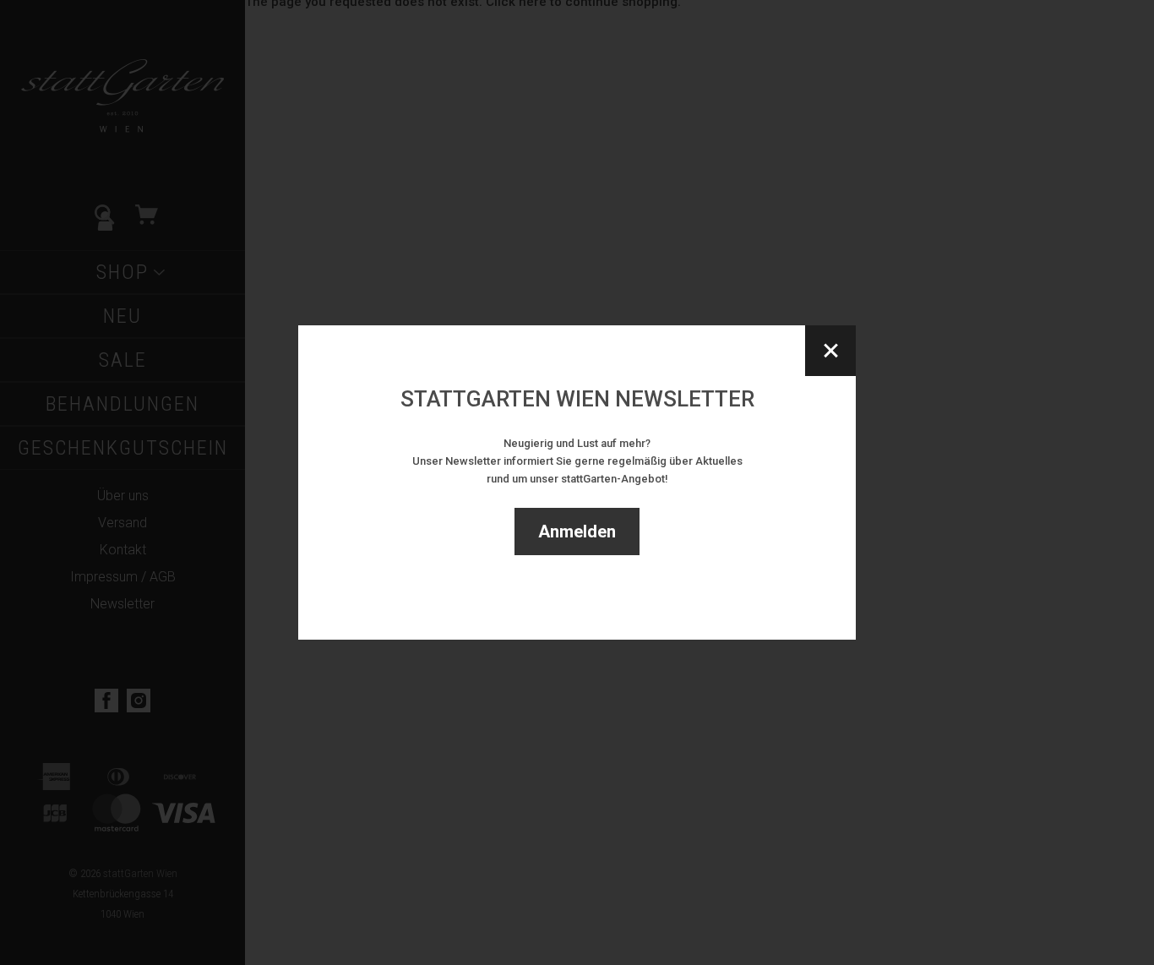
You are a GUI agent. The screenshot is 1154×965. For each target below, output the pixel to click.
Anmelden (577, 531)
